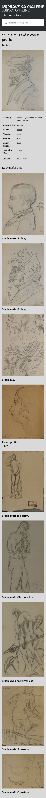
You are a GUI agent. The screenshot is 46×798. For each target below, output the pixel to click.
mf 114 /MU (22, 159)
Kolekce (17, 15)
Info (10, 15)
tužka (19, 138)
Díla (4, 15)
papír (19, 134)
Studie (19, 130)
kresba (20, 125)
